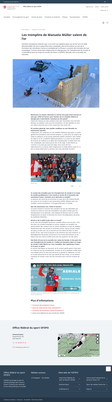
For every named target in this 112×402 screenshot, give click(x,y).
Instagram (36, 378)
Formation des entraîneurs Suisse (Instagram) (47, 310)
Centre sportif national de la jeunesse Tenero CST (95, 379)
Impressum (20, 399)
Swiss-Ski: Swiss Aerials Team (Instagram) (45, 308)
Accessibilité (27, 399)
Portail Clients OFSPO (36, 399)
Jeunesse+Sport (64, 384)
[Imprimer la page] (103, 22)
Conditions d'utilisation (10, 399)
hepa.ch (89, 389)
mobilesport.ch (64, 389)
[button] (6, 17)
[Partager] (107, 22)
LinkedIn (46, 378)
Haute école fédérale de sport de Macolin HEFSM (67, 379)
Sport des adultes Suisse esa (95, 384)
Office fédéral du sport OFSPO (32, 6)
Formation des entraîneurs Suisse (43, 305)
